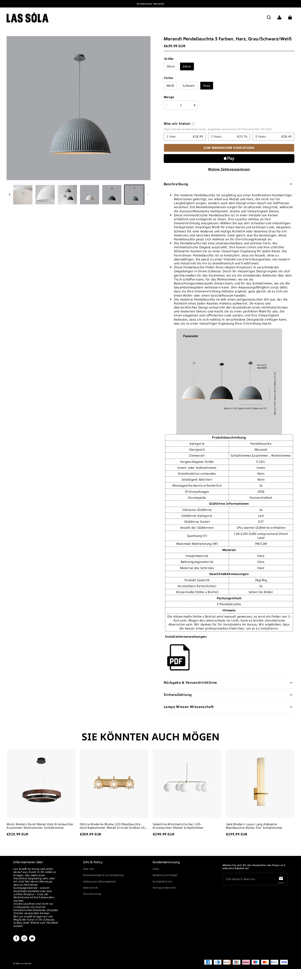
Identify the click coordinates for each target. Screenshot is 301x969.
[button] (268, 17)
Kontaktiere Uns (162, 881)
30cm (171, 66)
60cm (187, 66)
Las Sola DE (26, 963)
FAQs (156, 868)
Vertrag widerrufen (164, 887)
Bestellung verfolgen (165, 875)
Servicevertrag (92, 893)
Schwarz (188, 85)
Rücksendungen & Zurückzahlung (103, 875)
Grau (206, 85)
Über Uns (88, 868)
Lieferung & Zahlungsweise (99, 881)
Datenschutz (90, 887)
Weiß (170, 85)
